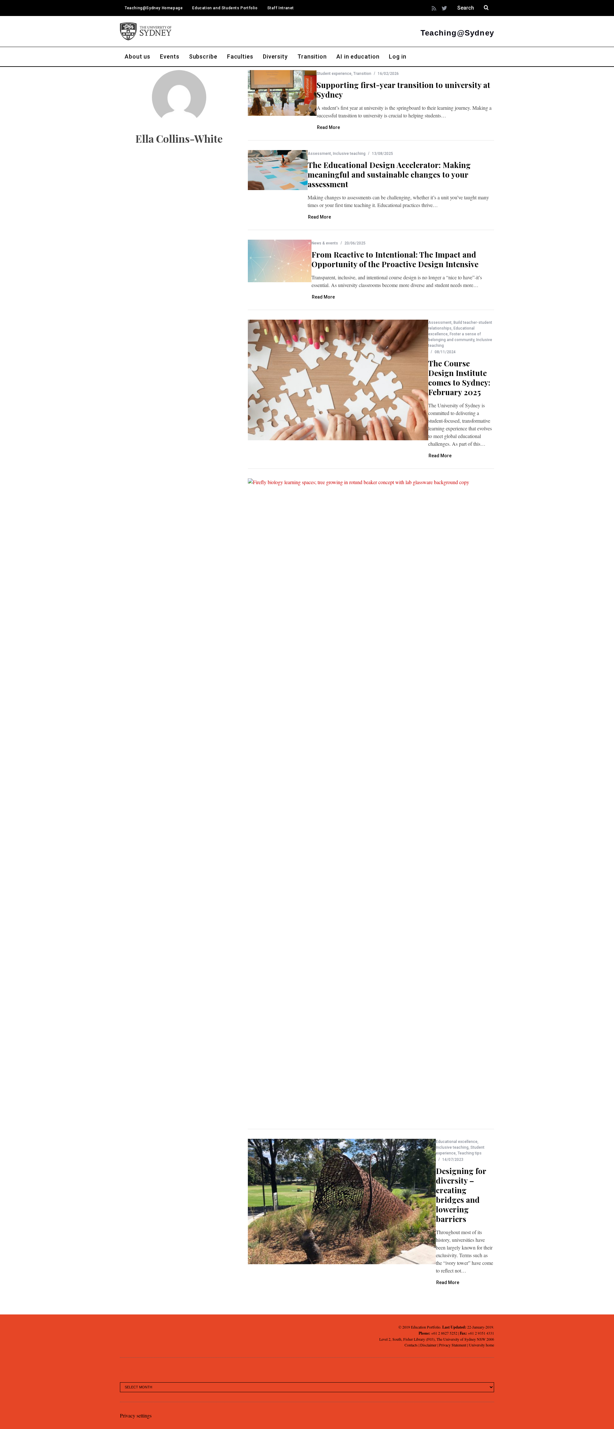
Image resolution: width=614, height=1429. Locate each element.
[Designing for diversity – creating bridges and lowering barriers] (342, 1201)
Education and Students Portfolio (224, 8)
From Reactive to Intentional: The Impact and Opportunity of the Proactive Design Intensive (394, 259)
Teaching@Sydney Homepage (154, 8)
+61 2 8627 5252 (444, 1333)
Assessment (319, 153)
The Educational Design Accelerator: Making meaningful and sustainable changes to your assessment (389, 174)
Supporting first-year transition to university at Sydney (403, 90)
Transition (362, 73)
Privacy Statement (452, 1344)
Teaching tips (470, 1153)
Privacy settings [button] (136, 1415)
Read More (328, 127)
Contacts (411, 1344)
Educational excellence (456, 1141)
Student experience (334, 73)
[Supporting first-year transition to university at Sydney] (282, 93)
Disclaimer (428, 1344)
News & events (324, 243)
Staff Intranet (280, 8)
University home (481, 1344)
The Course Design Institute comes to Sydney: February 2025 (459, 377)
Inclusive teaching (349, 153)
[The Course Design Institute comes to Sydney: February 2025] (338, 380)
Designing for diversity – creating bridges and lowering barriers (461, 1195)
